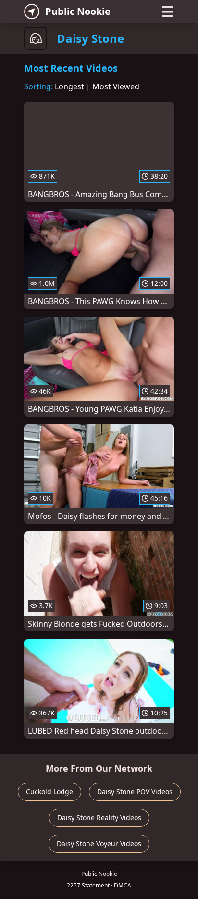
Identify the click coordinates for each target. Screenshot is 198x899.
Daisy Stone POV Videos (135, 791)
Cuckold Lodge (49, 791)
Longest (69, 86)
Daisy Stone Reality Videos (99, 817)
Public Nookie (78, 11)
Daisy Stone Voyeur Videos (99, 843)
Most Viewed (115, 86)
